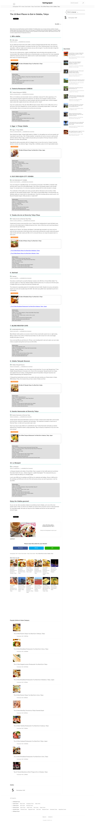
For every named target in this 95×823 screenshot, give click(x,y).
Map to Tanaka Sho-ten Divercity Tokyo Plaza (23, 267)
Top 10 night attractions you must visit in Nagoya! (54, 569)
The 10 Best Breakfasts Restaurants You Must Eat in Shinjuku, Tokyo (13, 570)
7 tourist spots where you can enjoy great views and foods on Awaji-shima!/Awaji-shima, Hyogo (76, 123)
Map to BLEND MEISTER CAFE (20, 355)
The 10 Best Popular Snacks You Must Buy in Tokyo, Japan (29, 569)
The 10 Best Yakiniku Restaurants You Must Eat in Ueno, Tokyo (13, 588)
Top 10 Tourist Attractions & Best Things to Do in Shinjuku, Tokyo (31, 772)
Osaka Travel (29, 807)
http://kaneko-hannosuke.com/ (22, 456)
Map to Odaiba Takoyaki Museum (21, 405)
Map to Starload (17, 320)
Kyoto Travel (22, 807)
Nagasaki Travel (31, 809)
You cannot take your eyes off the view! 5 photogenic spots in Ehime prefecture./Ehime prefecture (76, 71)
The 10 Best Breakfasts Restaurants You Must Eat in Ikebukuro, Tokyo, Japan (29, 589)
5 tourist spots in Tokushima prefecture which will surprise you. (76, 88)
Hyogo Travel (42, 807)
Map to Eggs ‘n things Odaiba (20, 171)
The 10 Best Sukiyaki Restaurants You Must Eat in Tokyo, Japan (30, 741)
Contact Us (50, 816)
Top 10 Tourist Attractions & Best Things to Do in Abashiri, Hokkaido (38, 588)
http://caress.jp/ (19, 119)
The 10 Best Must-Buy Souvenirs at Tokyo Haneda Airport (29, 710)
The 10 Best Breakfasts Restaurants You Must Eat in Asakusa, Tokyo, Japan (46, 571)
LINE (52, 547)
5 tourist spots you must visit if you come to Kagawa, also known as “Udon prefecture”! (76, 80)
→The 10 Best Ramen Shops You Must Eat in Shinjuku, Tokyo (24, 253)
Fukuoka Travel (24, 809)
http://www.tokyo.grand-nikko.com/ (23, 319)
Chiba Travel (37, 803)
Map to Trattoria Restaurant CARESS (21, 120)
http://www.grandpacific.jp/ (21, 494)
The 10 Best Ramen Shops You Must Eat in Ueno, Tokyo (28, 695)
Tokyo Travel (22, 803)
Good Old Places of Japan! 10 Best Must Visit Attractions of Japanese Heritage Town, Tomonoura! (76, 54)
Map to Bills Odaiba (18, 83)
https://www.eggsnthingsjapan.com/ (23, 169)
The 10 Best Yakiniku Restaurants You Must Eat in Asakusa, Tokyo (31, 725)
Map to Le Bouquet (18, 495)
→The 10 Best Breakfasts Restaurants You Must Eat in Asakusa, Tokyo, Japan (28, 306)
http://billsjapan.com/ (20, 81)
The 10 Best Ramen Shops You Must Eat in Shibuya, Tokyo (29, 633)
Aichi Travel (22, 805)
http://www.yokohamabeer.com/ (22, 354)
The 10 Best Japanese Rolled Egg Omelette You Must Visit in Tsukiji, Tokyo (46, 588)
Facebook (21, 547)
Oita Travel (38, 809)
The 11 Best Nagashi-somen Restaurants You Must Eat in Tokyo (30, 664)
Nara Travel (36, 807)
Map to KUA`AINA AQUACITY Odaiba (21, 209)
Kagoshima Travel (62, 809)
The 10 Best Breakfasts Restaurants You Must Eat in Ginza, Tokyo (21, 570)
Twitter (36, 547)
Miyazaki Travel (45, 809)
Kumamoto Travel (53, 809)
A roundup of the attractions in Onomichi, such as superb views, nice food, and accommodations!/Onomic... (76, 105)
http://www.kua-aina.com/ (21, 208)
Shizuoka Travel (29, 805)
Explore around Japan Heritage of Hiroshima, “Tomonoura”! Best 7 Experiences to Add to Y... (75, 63)
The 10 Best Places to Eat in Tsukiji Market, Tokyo (54, 587)
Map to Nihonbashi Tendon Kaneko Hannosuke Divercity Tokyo (27, 457)
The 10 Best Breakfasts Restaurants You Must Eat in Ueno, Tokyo (38, 570)
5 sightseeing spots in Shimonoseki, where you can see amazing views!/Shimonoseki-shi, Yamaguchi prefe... (76, 96)
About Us (44, 816)
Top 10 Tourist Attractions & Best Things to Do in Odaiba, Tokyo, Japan (21, 588)
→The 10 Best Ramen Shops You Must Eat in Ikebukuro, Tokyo (25, 250)
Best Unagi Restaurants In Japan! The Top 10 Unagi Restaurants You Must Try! (76, 132)
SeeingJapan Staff (20, 636)
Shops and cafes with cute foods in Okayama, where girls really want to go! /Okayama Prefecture (76, 114)
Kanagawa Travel (30, 803)
